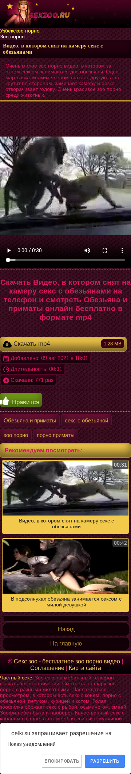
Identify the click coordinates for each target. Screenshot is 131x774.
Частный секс (16, 678)
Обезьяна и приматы (30, 420)
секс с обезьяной (86, 420)
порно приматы (56, 435)
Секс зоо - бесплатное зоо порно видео (67, 661)
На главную (66, 643)
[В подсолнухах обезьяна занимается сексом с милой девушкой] (65, 536)
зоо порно (16, 435)
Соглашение (47, 668)
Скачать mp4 (67, 343)
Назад (66, 629)
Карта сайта (85, 668)
